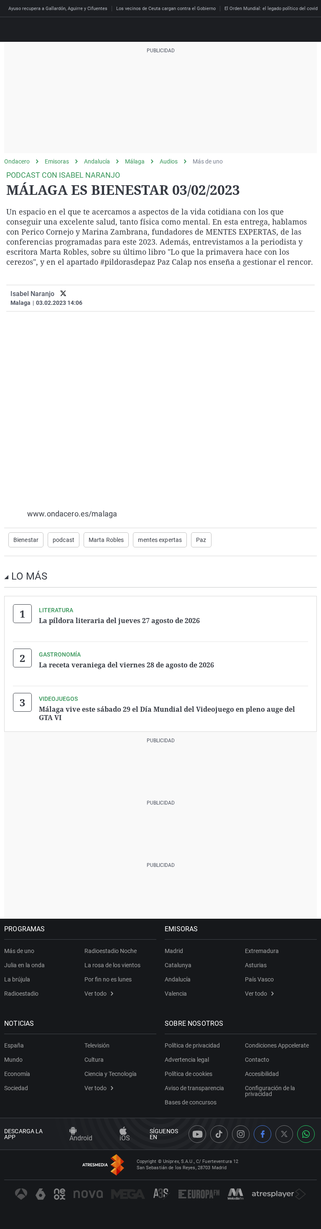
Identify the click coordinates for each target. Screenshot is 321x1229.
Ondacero (17, 161)
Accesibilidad (262, 1074)
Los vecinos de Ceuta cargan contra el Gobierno (166, 8)
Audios (169, 161)
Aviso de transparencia (194, 1088)
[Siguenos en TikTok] (219, 1134)
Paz (201, 540)
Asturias (256, 965)
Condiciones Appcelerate (277, 1045)
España (14, 1045)
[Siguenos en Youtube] (197, 1134)
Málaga (135, 161)
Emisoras (57, 161)
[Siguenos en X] (284, 1134)
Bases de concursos (191, 1102)
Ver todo (95, 993)
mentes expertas (160, 540)
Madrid (174, 951)
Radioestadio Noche (110, 951)
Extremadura (262, 951)
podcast (63, 540)
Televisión (97, 1045)
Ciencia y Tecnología (110, 1074)
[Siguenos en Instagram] (241, 1134)
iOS (125, 1138)
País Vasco (259, 979)
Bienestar (25, 540)
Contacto (257, 1059)
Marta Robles (106, 540)
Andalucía (97, 161)
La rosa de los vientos (112, 965)
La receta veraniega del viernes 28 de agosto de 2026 (126, 664)
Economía (17, 1074)
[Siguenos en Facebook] (262, 1134)
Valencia (176, 993)
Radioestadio (21, 993)
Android (80, 1138)
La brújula (17, 979)
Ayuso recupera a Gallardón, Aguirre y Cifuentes (57, 8)
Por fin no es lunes (108, 979)
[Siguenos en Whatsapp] (306, 1134)
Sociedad (16, 1088)
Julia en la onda (24, 965)
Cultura (94, 1059)
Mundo (13, 1059)
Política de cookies (188, 1074)
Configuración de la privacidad (270, 1091)
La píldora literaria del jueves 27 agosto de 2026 (119, 620)
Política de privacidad (192, 1045)
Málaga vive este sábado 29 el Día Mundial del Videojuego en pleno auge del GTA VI (167, 713)
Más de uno (208, 161)
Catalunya (178, 965)
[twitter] (63, 293)
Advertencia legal (187, 1059)
